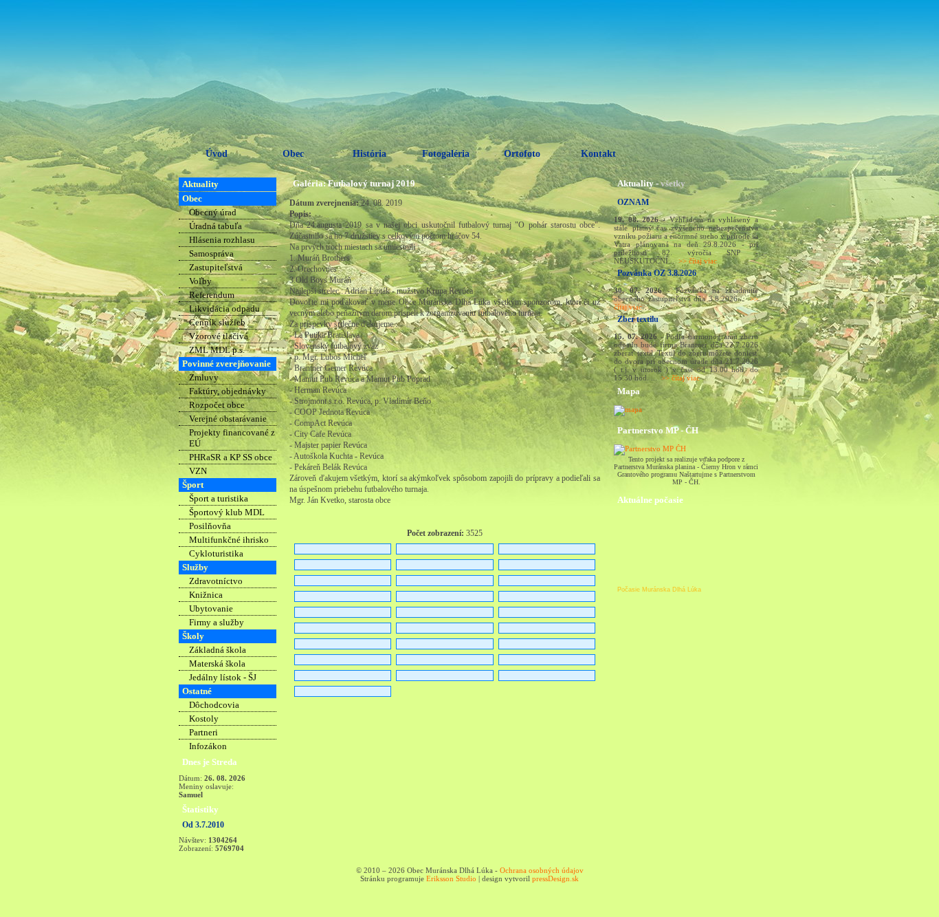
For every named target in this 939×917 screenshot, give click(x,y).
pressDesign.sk (555, 878)
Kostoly (204, 718)
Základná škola (217, 650)
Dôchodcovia (214, 705)
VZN (198, 471)
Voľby (200, 281)
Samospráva (211, 253)
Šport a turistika (218, 498)
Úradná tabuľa (215, 226)
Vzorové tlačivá (218, 336)
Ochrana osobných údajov (542, 870)
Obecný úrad (212, 212)
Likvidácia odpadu (224, 308)
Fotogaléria (446, 154)
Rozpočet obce (217, 405)
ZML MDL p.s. (217, 350)
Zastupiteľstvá (216, 267)
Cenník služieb (217, 322)
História (369, 154)
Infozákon (208, 746)
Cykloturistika (216, 553)
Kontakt (598, 154)
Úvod (217, 154)
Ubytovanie (211, 608)
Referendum (211, 295)
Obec (293, 154)
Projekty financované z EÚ (232, 438)
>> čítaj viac (697, 261)
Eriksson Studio (451, 878)
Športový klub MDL (227, 512)
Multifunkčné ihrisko (229, 540)
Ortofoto (522, 154)
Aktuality (200, 184)
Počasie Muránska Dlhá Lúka (659, 589)
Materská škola (217, 663)
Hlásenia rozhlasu (222, 240)
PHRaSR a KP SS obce (230, 457)
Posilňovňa (210, 526)
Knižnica (206, 595)
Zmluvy (204, 377)
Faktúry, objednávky (227, 391)
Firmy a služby (216, 622)
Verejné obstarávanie (228, 418)
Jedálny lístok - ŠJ (222, 677)
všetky (673, 183)
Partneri (203, 732)
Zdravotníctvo (216, 581)
